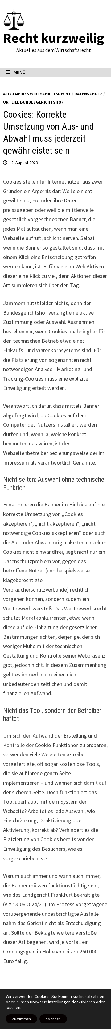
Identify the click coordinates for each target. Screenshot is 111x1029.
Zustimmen (21, 1018)
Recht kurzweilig (53, 37)
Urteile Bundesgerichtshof (33, 102)
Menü (20, 72)
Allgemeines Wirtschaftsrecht (37, 94)
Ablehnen (53, 1018)
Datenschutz (88, 94)
